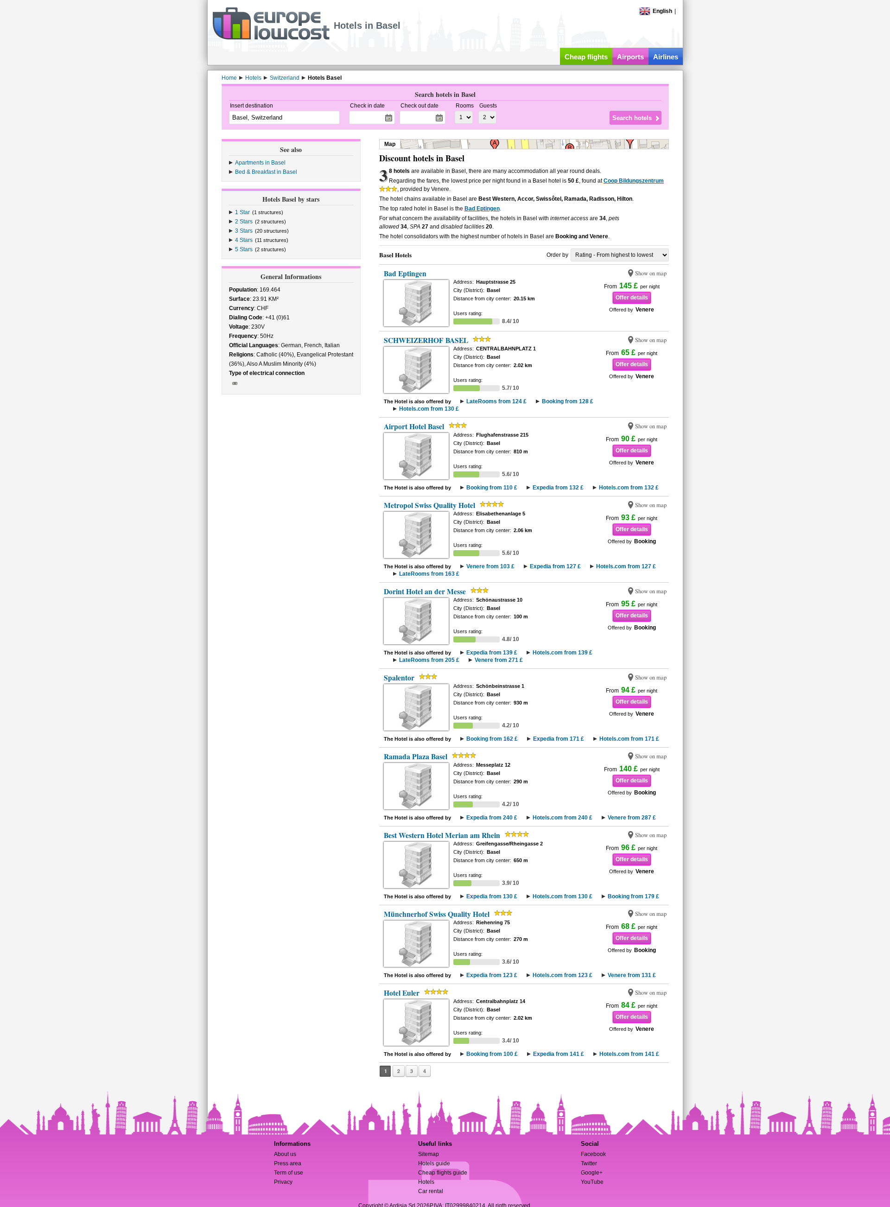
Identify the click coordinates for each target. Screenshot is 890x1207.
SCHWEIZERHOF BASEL (426, 340)
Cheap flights (586, 57)
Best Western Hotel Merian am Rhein (442, 835)
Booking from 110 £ (491, 487)
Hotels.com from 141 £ (629, 1054)
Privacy (283, 1182)
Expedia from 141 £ (558, 1054)
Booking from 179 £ (633, 896)
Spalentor (399, 678)
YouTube (592, 1182)
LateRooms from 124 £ (496, 401)
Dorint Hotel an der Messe (425, 591)
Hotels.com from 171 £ (629, 739)
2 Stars (244, 221)
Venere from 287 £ (632, 817)
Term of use (288, 1172)
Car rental (430, 1191)
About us (285, 1154)
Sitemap (428, 1154)
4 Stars (244, 240)
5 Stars (244, 249)
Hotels (426, 1182)
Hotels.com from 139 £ (562, 652)
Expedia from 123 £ (491, 975)
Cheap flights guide (442, 1172)
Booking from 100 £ (492, 1054)
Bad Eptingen (482, 208)
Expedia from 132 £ (558, 487)
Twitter (589, 1163)
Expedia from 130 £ (491, 896)
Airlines (665, 57)
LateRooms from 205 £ (429, 660)
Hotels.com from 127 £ (626, 566)
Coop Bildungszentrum (634, 181)
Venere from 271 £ (499, 660)
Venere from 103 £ (490, 566)
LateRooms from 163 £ (429, 574)
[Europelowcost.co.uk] (271, 38)
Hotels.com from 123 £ (562, 975)
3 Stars (244, 231)
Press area (287, 1163)
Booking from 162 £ (492, 739)
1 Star (242, 212)
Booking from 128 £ (567, 401)
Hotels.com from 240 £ (562, 817)
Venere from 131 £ (632, 975)
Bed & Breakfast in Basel (266, 172)
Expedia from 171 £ (558, 739)
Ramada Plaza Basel (415, 756)
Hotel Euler (402, 993)
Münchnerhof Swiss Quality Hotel (437, 914)
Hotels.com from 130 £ (429, 409)
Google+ (592, 1172)
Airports (630, 57)
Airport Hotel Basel (414, 426)
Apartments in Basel (260, 162)
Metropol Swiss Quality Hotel (429, 505)
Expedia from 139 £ (491, 652)
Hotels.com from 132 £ (629, 487)
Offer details (632, 297)
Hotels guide (434, 1163)
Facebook (593, 1154)
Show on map (651, 273)
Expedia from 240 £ (491, 817)
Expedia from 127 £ (555, 566)
